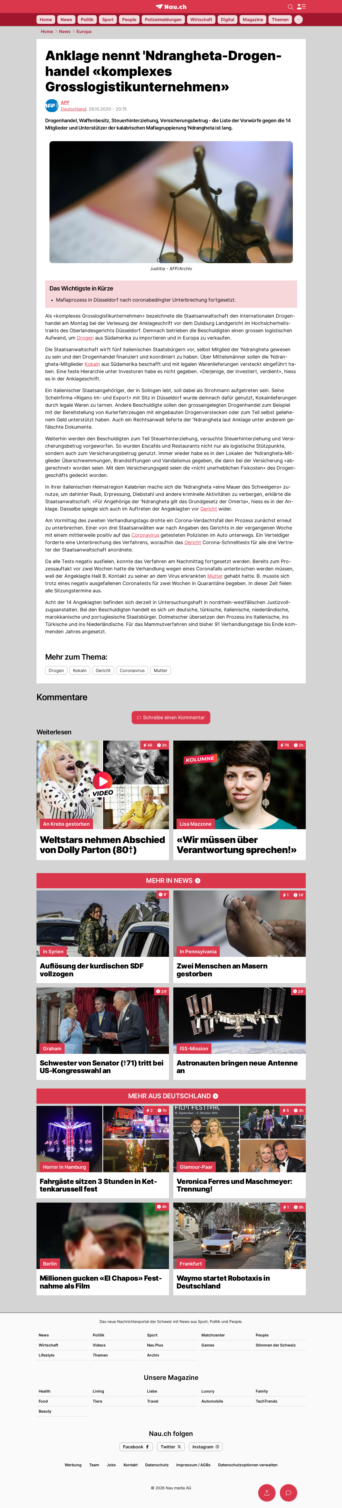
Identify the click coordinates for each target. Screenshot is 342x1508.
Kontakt (131, 1464)
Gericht (208, 509)
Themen (100, 1355)
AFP (65, 102)
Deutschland (73, 109)
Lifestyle (46, 1355)
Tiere (97, 1401)
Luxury (207, 1391)
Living (98, 1391)
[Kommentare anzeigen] (288, 1492)
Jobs (111, 1464)
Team (94, 1464)
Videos (99, 1345)
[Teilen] (266, 1492)
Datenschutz (157, 1464)
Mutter (215, 576)
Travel (152, 1401)
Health (45, 1391)
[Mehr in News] (171, 880)
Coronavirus (145, 535)
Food (43, 1401)
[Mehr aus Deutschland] (171, 1096)
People (262, 1335)
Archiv (153, 1355)
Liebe (152, 1391)
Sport (152, 1335)
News (65, 31)
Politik (98, 1335)
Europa (84, 31)
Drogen (85, 338)
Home (47, 31)
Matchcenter (213, 1335)
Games (207, 1345)
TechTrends (266, 1401)
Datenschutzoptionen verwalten (248, 1464)
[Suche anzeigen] (290, 6)
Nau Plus (155, 1345)
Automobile (212, 1401)
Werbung (73, 1464)
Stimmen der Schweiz (276, 1345)
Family (262, 1391)
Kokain (92, 364)
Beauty (45, 1411)
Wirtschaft (48, 1345)
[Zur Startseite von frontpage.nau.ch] (171, 6)
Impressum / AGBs (193, 1464)
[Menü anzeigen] (301, 7)
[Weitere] (298, 19)
